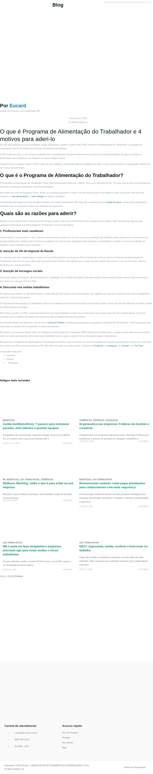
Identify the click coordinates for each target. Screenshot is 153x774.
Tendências (85, 420)
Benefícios (9, 420)
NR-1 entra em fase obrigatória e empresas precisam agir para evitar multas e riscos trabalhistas (32, 550)
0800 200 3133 (21, 739)
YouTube (138, 345)
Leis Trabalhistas (28, 111)
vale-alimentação (20, 196)
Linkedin (125, 345)
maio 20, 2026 (9, 570)
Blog (64, 747)
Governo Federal (56, 322)
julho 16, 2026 (10, 500)
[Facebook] (67, 713)
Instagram (112, 345)
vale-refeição (38, 196)
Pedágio (66, 737)
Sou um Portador (70, 732)
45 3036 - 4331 (21, 746)
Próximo (19, 576)
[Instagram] (76, 713)
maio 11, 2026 (85, 569)
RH (38, 111)
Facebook (98, 345)
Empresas (98, 420)
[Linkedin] (85, 713)
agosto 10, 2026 (11, 443)
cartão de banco (114, 202)
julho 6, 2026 (86, 506)
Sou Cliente (67, 742)
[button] (128, 2)
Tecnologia (111, 420)
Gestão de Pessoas (9, 111)
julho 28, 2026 (86, 441)
